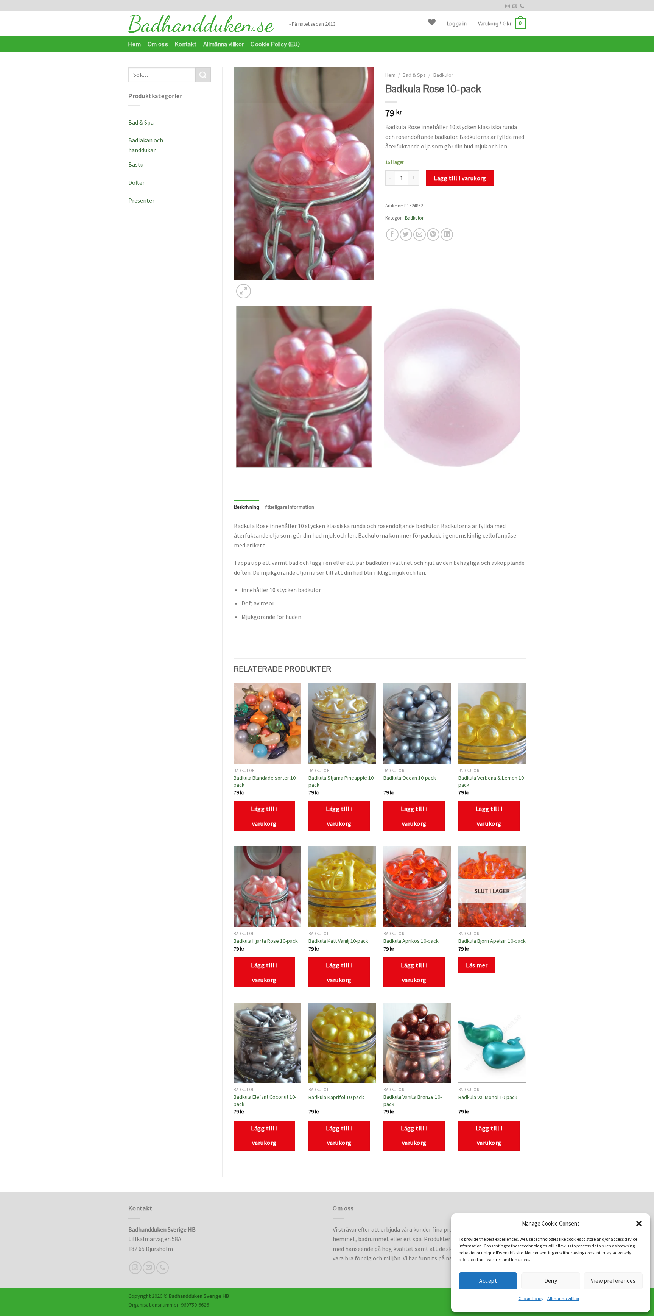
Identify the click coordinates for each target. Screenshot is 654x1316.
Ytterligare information (289, 507)
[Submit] (202, 74)
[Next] (261, 287)
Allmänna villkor (563, 1298)
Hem (134, 44)
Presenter (141, 200)
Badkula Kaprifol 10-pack (336, 1097)
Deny (550, 1280)
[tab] (247, 507)
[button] (639, 1223)
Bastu (135, 164)
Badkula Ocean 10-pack (409, 777)
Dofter (136, 182)
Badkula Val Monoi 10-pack (487, 1097)
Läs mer (476, 965)
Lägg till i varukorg (460, 178)
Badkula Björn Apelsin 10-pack (492, 940)
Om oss (158, 44)
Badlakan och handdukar (145, 145)
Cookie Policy (531, 1298)
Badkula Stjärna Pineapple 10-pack (341, 781)
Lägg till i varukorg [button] (264, 816)
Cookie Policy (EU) (275, 44)
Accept (488, 1280)
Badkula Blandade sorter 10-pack (265, 781)
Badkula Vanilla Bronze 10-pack (412, 1100)
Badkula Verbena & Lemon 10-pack (491, 781)
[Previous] (237, 475)
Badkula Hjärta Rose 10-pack (266, 940)
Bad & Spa (141, 122)
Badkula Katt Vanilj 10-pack (338, 940)
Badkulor (443, 75)
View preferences (613, 1280)
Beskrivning (247, 507)
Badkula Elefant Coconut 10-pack (265, 1100)
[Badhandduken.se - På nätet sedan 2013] (203, 24)
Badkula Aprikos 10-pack (411, 940)
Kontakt (185, 44)
